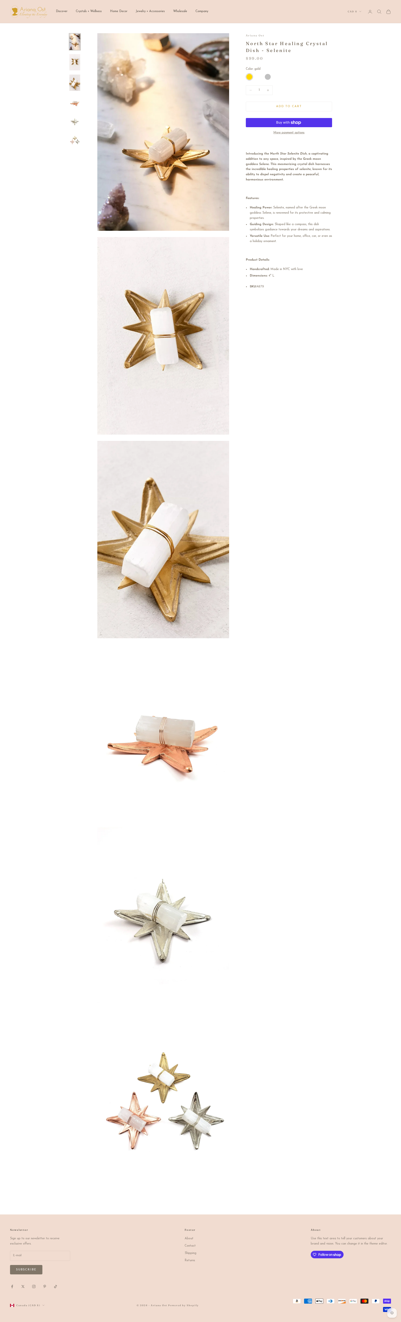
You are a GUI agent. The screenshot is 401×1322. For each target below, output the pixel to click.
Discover (61, 11)
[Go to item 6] (75, 139)
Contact (190, 1245)
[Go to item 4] (75, 102)
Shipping (190, 1253)
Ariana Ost (255, 35)
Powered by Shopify (183, 1305)
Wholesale (180, 11)
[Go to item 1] (75, 41)
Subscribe (26, 1269)
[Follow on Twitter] (23, 1286)
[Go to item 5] (75, 121)
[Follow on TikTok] (55, 1286)
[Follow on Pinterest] (45, 1286)
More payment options (289, 132)
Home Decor (118, 11)
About (189, 1238)
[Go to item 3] (75, 82)
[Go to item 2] (75, 62)
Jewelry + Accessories (150, 11)
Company (201, 11)
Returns (190, 1260)
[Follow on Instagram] (34, 1286)
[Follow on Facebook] (12, 1286)
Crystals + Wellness (89, 11)
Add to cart (289, 106)
